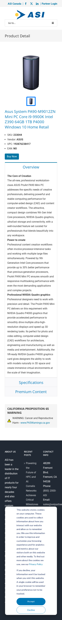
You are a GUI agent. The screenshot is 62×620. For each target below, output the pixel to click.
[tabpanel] (31, 274)
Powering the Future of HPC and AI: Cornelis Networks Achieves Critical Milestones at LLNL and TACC (31, 491)
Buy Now (12, 156)
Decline (31, 610)
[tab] (31, 166)
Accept (31, 601)
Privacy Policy (36, 564)
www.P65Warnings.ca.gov (35, 422)
